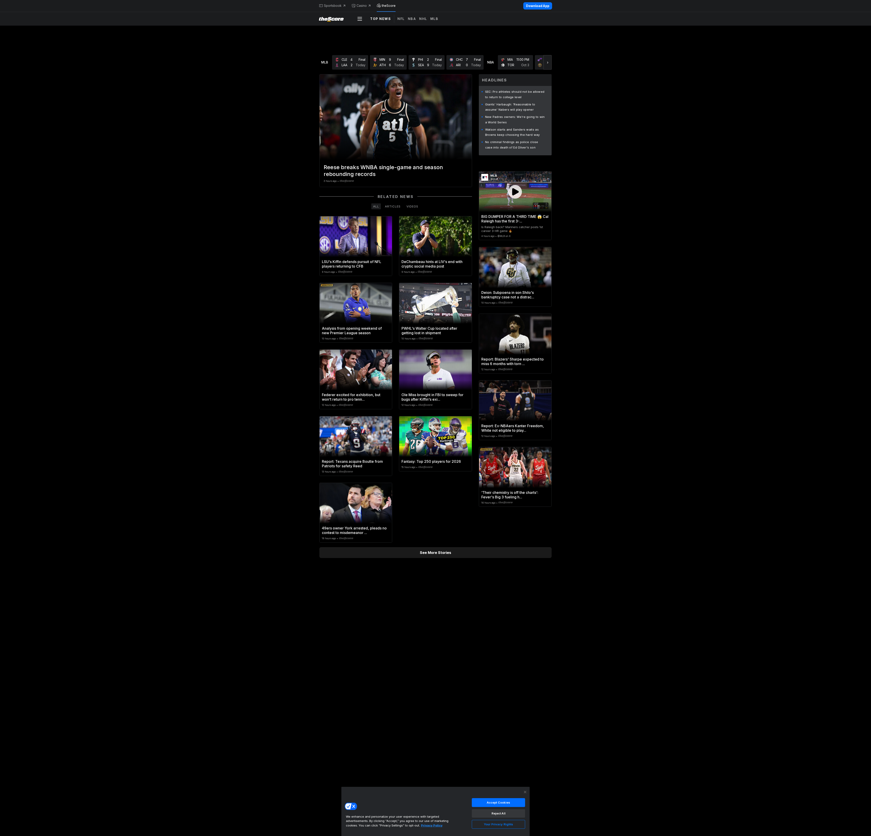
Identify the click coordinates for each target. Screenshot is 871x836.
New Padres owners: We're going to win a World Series (515, 119)
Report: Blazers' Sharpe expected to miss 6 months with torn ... (512, 361)
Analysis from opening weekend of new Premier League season (352, 330)
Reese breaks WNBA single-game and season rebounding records (383, 170)
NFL (401, 19)
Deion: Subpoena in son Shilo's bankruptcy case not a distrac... (507, 294)
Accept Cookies (498, 802)
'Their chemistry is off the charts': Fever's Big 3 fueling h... (509, 494)
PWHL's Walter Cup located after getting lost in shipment (429, 330)
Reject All (499, 813)
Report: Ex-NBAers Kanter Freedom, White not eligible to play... (512, 428)
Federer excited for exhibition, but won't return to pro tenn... (351, 397)
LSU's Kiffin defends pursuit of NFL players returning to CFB (351, 263)
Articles (393, 206)
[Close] (525, 792)
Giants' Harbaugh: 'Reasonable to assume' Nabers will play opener (510, 107)
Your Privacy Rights (498, 824)
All (376, 206)
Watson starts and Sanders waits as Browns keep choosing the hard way (512, 132)
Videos (412, 206)
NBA (412, 19)
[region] (435, 811)
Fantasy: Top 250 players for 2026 (431, 461)
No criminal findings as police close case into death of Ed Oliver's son (511, 144)
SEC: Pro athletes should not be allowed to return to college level (515, 94)
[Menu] (359, 19)
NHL (423, 19)
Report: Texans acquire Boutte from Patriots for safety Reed (352, 463)
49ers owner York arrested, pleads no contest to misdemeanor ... (354, 530)
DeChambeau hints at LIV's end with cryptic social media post (431, 263)
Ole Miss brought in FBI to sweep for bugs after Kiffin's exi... (432, 397)
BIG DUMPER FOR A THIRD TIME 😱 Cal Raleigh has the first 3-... (514, 218)
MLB (434, 19)
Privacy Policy (432, 825)
